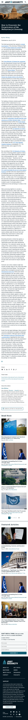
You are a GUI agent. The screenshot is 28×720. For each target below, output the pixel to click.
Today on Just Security (9, 639)
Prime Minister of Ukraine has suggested (14, 61)
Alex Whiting (6, 37)
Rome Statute (11, 70)
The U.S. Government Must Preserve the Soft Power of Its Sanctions (13, 487)
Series (16, 670)
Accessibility (19, 716)
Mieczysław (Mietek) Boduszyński (16, 464)
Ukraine (3, 380)
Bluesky (11, 390)
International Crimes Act (7, 271)
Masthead (6, 670)
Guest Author (4, 377)
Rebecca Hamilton (12, 624)
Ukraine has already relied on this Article (11, 77)
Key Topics (17, 667)
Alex (4, 388)
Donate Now (9, 707)
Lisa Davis (10, 440)
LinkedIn (16, 390)
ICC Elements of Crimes (19, 128)
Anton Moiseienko (12, 489)
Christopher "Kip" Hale (6, 513)
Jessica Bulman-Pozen (13, 548)
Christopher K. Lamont (6, 465)
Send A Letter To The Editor (13, 408)
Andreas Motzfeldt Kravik (14, 512)
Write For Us (7, 672)
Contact (5, 675)
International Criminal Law (17, 379)
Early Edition (6, 638)
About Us (6, 667)
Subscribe (13, 653)
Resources (17, 672)
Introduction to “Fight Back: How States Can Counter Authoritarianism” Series (13, 570)
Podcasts (17, 675)
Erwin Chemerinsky (13, 573)
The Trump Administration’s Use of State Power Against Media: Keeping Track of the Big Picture (13, 621)
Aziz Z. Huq (22, 573)
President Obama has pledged (13, 47)
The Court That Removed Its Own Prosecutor (13, 511)
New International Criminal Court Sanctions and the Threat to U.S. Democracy (13, 437)
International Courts (13, 377)
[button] (25, 2)
